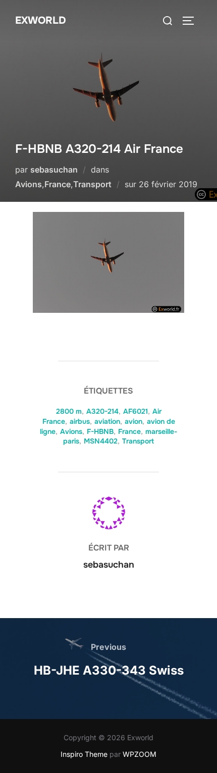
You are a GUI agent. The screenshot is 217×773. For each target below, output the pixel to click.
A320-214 (102, 411)
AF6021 (135, 411)
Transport (92, 184)
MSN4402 (101, 441)
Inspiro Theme (84, 754)
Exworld (40, 20)
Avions (28, 184)
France (57, 184)
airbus (80, 421)
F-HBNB (100, 431)
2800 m (69, 411)
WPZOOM (139, 754)
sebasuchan (54, 169)
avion (133, 421)
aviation (107, 421)
